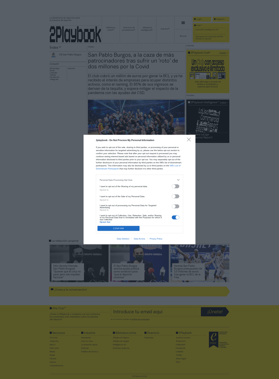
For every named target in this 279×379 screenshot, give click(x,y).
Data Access (139, 239)
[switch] (175, 186)
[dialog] (139, 189)
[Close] (190, 140)
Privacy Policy (156, 239)
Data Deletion (123, 239)
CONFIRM (118, 228)
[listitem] (139, 179)
